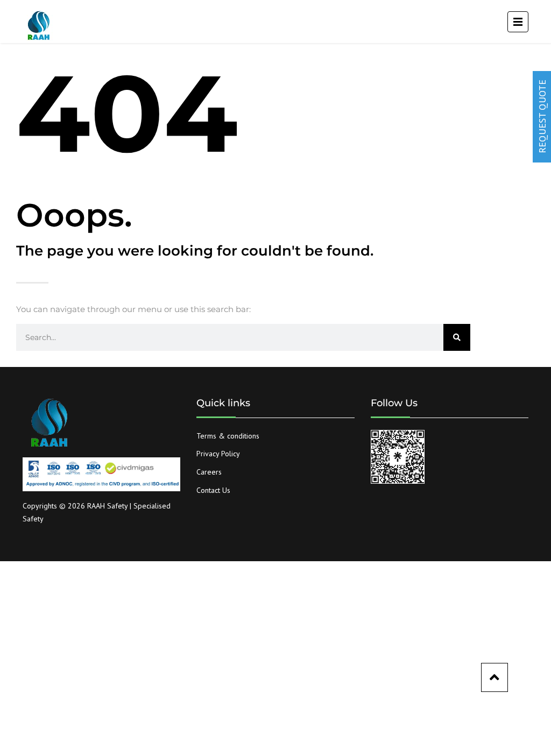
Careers (209, 472)
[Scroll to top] (494, 677)
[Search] (456, 337)
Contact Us (213, 490)
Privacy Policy (218, 453)
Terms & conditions (227, 436)
